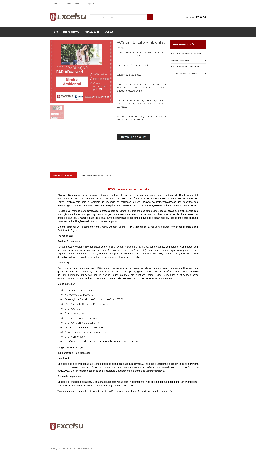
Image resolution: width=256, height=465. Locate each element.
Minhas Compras (71, 32)
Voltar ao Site (92, 32)
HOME (55, 32)
